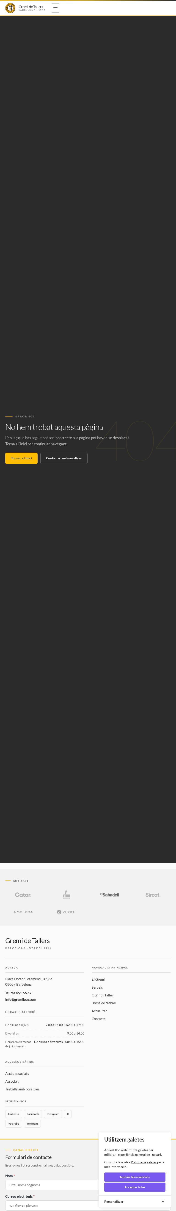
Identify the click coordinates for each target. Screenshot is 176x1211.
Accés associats (17, 1073)
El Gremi (98, 979)
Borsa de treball (104, 1003)
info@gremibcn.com (20, 999)
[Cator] (23, 894)
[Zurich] (66, 912)
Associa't (12, 1081)
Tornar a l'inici (21, 458)
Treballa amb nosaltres (22, 1089)
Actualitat (99, 1011)
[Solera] (23, 912)
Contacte (99, 1019)
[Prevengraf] (66, 894)
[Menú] (55, 8)
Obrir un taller (102, 995)
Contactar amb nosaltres (64, 458)
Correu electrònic (19, 1196)
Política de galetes (144, 1162)
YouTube (13, 1123)
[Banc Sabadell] (109, 894)
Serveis (97, 987)
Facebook (33, 1114)
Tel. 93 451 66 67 (18, 993)
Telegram (32, 1123)
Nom (9, 1176)
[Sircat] (152, 894)
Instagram (53, 1114)
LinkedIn (13, 1114)
